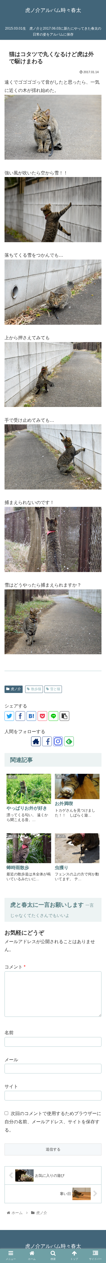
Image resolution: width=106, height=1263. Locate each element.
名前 (9, 1032)
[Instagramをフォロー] (58, 741)
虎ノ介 (16, 689)
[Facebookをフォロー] (47, 741)
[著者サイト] (36, 741)
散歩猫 (36, 689)
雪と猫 (55, 689)
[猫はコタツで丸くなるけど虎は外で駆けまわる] (31, 716)
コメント (15, 966)
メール (11, 1059)
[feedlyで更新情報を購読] (69, 741)
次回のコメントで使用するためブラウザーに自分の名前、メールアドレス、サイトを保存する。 (53, 1121)
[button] (95, 945)
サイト (11, 1086)
